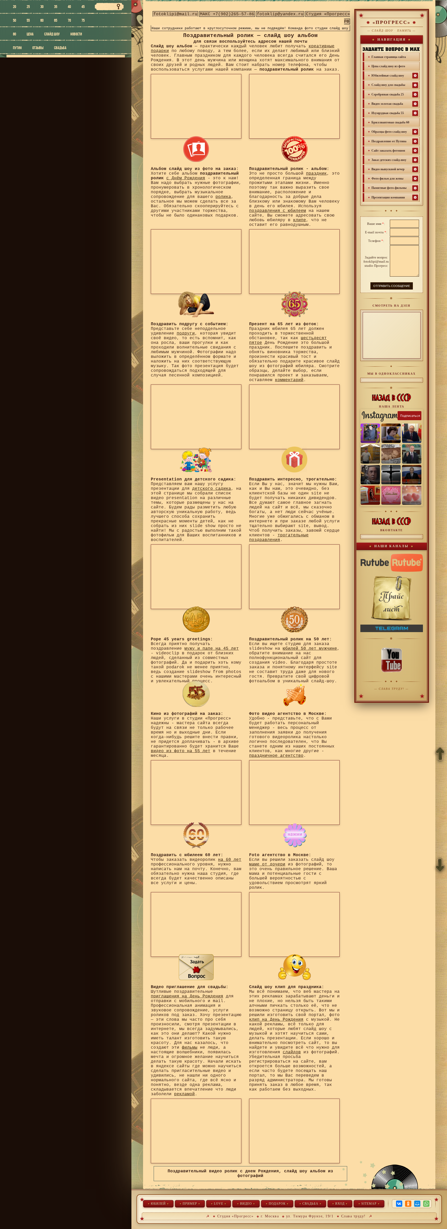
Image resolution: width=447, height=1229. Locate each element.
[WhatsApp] (426, 1204)
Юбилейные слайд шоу (387, 75)
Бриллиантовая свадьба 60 (390, 122)
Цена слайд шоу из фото (388, 66)
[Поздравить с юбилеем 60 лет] (196, 835)
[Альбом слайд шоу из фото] (196, 149)
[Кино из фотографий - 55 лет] (196, 694)
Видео (246, 1203)
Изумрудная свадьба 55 (387, 113)
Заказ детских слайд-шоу (388, 160)
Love (218, 1203)
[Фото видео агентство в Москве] (294, 694)
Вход (340, 1203)
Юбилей (158, 1203)
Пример (190, 1203)
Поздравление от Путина (388, 141)
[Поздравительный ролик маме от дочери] (294, 835)
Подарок (277, 1203)
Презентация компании (388, 197)
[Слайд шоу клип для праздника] (294, 967)
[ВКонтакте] (399, 1204)
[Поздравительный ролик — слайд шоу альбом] (294, 149)
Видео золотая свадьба (387, 104)
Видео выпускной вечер (388, 169)
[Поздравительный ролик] (196, 304)
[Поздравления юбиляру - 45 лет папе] (196, 619)
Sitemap (369, 1203)
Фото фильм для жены (387, 178)
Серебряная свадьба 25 (387, 94)
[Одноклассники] (408, 1204)
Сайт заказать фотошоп (388, 150)
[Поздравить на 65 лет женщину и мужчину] (294, 304)
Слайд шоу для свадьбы (388, 85)
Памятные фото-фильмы (388, 188)
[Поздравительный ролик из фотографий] (196, 967)
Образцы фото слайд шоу (389, 132)
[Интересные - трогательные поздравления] (294, 459)
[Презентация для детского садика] (196, 459)
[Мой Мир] (417, 1204)
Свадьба (310, 1203)
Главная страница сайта (388, 57)
